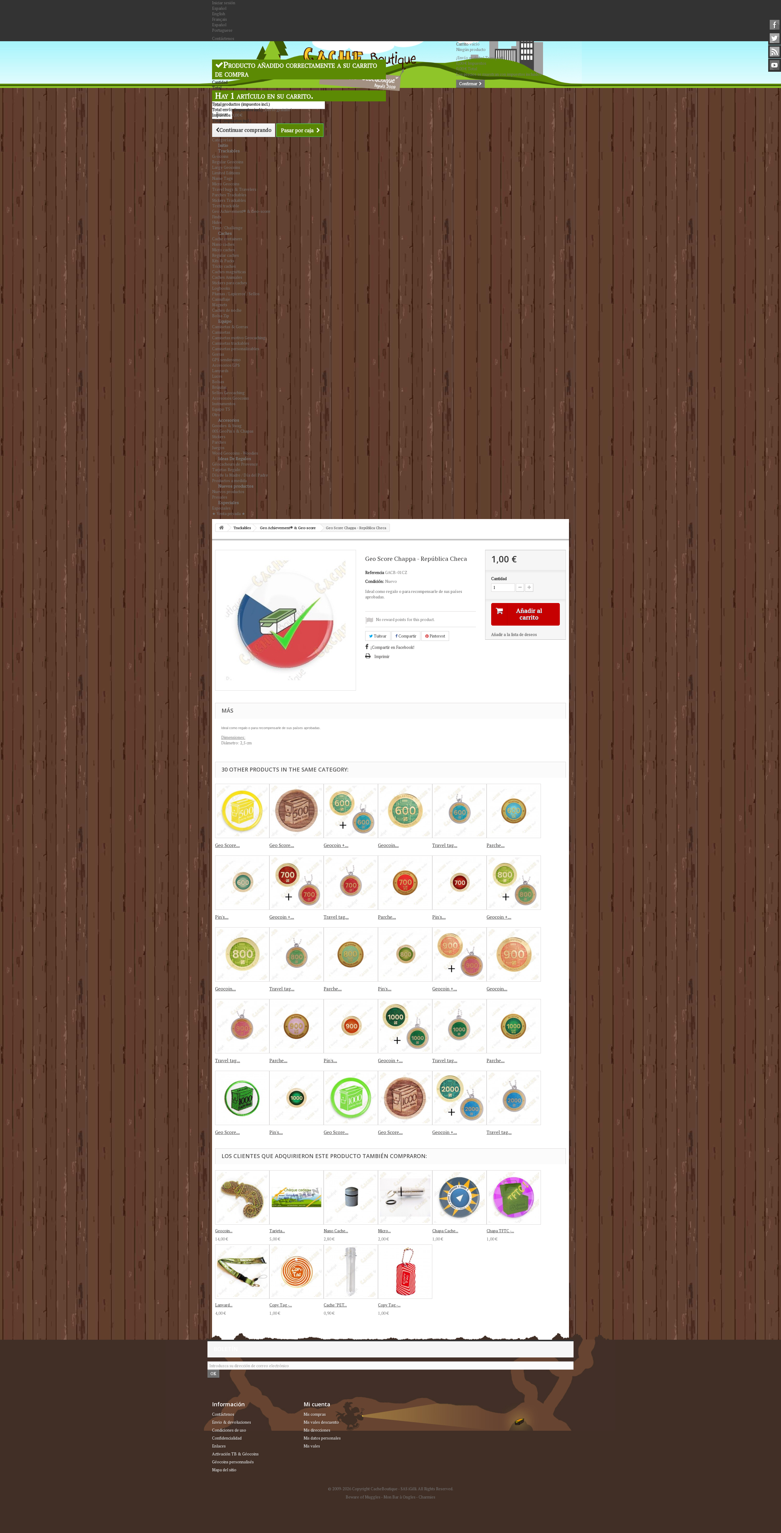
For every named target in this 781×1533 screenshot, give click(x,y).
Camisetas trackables (230, 343)
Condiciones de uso (229, 1430)
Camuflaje (221, 299)
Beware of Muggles (363, 1497)
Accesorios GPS (226, 365)
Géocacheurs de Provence (235, 464)
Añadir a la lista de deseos (514, 634)
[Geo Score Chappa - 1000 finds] (351, 1098)
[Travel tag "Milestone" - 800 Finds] (296, 954)
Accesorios (228, 420)
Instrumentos (224, 403)
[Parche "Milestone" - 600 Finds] (514, 811)
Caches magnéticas (229, 271)
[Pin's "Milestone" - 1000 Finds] (296, 1098)
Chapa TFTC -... (500, 1230)
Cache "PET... (335, 1305)
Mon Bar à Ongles (399, 1497)
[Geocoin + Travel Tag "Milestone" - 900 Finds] (459, 954)
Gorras (218, 354)
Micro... (384, 1230)
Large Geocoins (226, 167)
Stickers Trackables (229, 200)
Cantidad (499, 578)
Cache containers (227, 239)
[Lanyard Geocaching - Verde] (242, 1271)
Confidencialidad (227, 1438)
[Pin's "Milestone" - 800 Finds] (405, 954)
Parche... (496, 845)
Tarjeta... (277, 1230)
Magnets (219, 304)
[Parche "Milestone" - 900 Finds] (296, 1026)
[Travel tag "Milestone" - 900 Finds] (242, 1026)
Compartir (407, 636)
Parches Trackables (229, 195)
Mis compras (315, 1414)
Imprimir (382, 656)
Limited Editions (226, 173)
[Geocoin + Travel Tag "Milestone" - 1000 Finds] (405, 1026)
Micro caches (223, 249)
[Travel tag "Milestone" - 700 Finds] (351, 883)
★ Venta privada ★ (228, 513)
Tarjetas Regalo (226, 469)
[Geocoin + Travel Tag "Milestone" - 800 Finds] (514, 883)
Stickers (218, 436)
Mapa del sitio (224, 1470)
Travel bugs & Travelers (234, 189)
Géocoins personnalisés (233, 1462)
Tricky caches (224, 266)
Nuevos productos (236, 486)
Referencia (374, 572)
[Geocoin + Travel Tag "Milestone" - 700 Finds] (296, 883)
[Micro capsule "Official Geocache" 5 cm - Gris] (405, 1197)
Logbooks (221, 288)
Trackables (229, 151)
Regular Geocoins (227, 162)
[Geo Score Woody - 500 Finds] (296, 811)
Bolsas (218, 381)
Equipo (225, 321)
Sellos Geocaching (228, 392)
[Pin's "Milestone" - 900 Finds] (351, 1026)
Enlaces (219, 1446)
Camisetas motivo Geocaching (238, 337)
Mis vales (312, 1446)
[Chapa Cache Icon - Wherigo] (459, 1197)
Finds (216, 217)
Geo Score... (227, 845)
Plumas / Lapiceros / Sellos (236, 293)
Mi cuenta (317, 1404)
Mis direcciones (317, 1430)
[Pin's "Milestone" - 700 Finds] (459, 883)
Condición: (374, 581)
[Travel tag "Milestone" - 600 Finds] (459, 811)
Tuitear (380, 636)
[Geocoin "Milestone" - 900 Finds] (514, 954)
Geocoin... (388, 845)
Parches (219, 442)
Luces (217, 376)
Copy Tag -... (280, 1305)
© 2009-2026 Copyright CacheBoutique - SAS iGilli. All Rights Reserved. (390, 1488)
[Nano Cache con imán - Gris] (351, 1197)
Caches (225, 233)
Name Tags (222, 178)
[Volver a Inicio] (221, 528)
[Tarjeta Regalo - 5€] (296, 1197)
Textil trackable (225, 206)
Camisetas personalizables (235, 348)
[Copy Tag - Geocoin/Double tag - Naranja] (296, 1271)
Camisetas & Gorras (230, 326)
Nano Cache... (336, 1230)
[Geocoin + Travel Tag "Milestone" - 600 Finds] (351, 811)
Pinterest (437, 636)
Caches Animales (227, 277)
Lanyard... (223, 1305)
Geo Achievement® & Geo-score (241, 211)
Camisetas (221, 332)
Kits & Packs (223, 260)
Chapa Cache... (445, 1230)
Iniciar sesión (223, 2)
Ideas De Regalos (234, 458)
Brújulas (219, 387)
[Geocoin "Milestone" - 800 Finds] (242, 954)
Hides (217, 222)
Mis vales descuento (321, 1422)
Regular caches (225, 255)
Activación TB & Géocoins (235, 1454)
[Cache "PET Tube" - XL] (351, 1271)
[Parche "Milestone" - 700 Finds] (405, 883)
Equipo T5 (221, 409)
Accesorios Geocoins (230, 398)
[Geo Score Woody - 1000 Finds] (405, 1098)
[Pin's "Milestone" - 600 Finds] (242, 883)
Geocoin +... (336, 845)
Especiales (228, 502)
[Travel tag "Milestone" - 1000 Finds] (459, 1026)
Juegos (218, 447)
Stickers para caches (229, 282)
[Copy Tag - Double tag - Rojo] (405, 1271)
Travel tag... (444, 845)
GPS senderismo (226, 359)
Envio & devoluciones (231, 1422)
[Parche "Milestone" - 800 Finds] (351, 954)
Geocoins (220, 156)
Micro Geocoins (225, 184)
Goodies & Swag (227, 425)
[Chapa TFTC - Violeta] (514, 1197)
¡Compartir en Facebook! (392, 647)
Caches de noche (227, 310)
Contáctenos (223, 38)
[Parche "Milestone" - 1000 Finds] (514, 1026)
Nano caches (223, 244)
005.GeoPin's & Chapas (233, 431)
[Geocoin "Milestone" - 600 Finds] (405, 811)
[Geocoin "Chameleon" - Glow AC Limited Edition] (242, 1197)
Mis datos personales (322, 1438)
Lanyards (220, 370)
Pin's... (222, 917)
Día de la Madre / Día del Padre (240, 475)
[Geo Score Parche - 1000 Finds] (242, 1098)
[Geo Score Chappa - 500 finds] (242, 811)
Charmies (427, 1497)
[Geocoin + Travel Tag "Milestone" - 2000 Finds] (459, 1098)
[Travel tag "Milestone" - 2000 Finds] (514, 1098)
